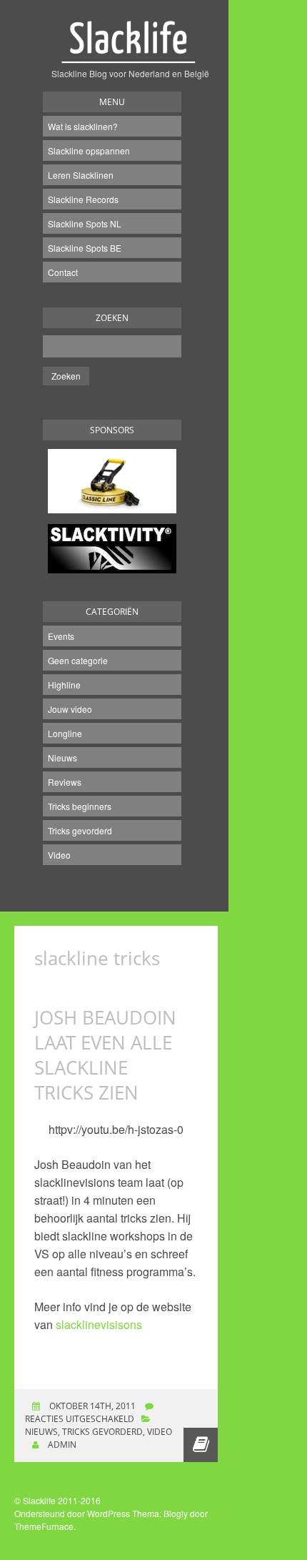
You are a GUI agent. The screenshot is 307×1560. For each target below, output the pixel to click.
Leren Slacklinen (81, 175)
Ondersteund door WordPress (72, 1513)
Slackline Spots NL (84, 223)
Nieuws (62, 757)
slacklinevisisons (99, 1324)
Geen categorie (78, 660)
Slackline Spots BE (84, 248)
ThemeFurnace (44, 1526)
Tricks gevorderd (80, 830)
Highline (64, 684)
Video (59, 855)
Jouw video (70, 709)
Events (61, 636)
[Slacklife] (130, 50)
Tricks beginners (79, 806)
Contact (63, 272)
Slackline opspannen (89, 150)
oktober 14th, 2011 (91, 1406)
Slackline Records (83, 199)
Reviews (64, 782)
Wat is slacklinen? (83, 126)
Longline (65, 733)
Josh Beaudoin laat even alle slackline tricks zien (105, 1054)
